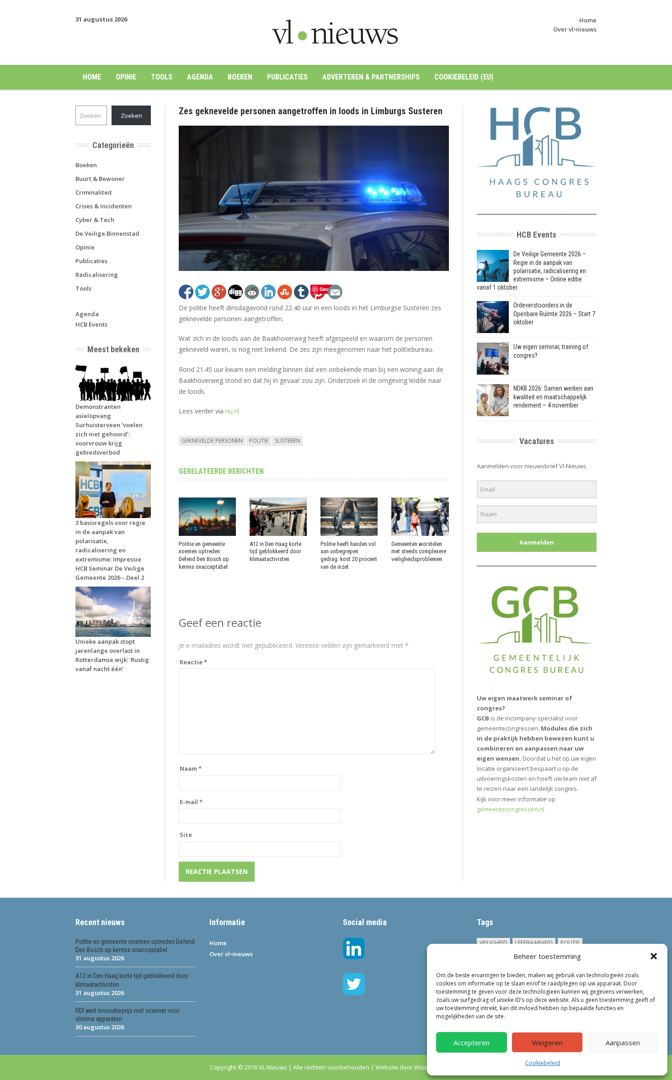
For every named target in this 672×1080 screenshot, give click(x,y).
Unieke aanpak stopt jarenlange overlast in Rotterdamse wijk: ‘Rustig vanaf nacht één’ (112, 655)
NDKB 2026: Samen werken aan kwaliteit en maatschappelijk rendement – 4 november (553, 396)
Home (588, 20)
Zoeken (131, 115)
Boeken (240, 77)
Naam (191, 768)
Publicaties (287, 77)
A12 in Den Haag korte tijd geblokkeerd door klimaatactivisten (275, 551)
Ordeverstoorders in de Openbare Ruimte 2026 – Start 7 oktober (554, 313)
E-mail (191, 802)
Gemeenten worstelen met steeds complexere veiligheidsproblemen (418, 551)
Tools (161, 77)
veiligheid (493, 943)
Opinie (126, 77)
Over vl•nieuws (575, 29)
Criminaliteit (93, 192)
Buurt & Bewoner (100, 179)
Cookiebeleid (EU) (463, 77)
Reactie (193, 662)
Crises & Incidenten (103, 206)
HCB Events (91, 324)
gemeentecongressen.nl (510, 809)
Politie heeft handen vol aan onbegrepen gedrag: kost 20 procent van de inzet (348, 555)
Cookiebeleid (542, 1063)
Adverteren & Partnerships (371, 77)
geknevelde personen (212, 441)
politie (258, 441)
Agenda (200, 77)
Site (186, 835)
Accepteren (471, 1042)
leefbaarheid (534, 943)
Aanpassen (623, 1042)
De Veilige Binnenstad (107, 233)
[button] (653, 956)
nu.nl (232, 411)
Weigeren (547, 1042)
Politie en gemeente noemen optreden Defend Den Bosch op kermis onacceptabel (204, 555)
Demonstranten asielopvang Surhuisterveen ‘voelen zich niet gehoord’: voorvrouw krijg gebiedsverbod (109, 429)
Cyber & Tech (94, 220)
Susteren (287, 441)
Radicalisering (96, 274)
